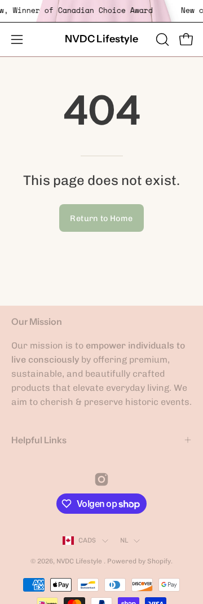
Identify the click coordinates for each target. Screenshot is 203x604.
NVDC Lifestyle (101, 39)
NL (124, 540)
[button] (161, 39)
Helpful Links (39, 440)
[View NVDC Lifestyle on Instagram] (101, 479)
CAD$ (87, 540)
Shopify (159, 561)
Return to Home (101, 218)
